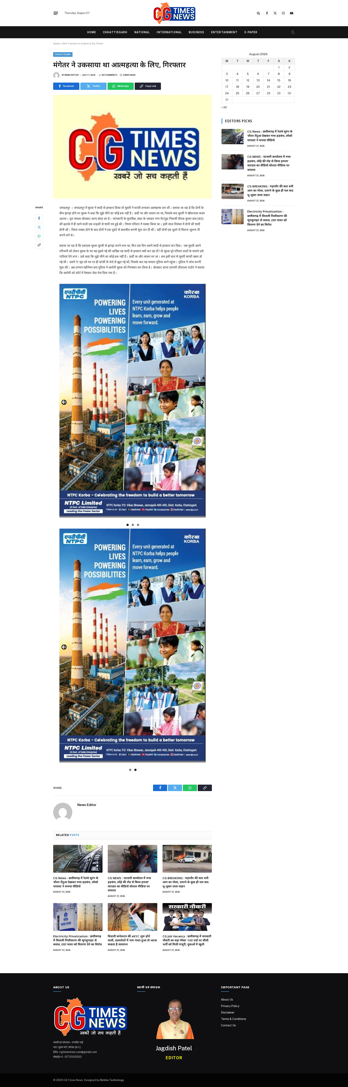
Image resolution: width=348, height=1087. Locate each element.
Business (196, 32)
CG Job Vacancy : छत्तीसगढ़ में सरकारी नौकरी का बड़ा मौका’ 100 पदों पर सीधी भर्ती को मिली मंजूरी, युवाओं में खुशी (187, 940)
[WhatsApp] (39, 236)
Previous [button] (64, 402)
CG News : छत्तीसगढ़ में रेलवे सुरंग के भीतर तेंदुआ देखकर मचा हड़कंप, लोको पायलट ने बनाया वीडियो (75, 882)
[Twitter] (39, 227)
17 (226, 86)
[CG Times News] (174, 13)
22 (279, 86)
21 (268, 86)
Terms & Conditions (233, 1019)
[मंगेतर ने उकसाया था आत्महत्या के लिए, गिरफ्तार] (132, 147)
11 (237, 80)
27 (258, 93)
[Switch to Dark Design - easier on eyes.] (292, 32)
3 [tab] (138, 525)
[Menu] (56, 13)
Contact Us (228, 1025)
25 (237, 93)
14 (268, 80)
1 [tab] (127, 525)
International (169, 32)
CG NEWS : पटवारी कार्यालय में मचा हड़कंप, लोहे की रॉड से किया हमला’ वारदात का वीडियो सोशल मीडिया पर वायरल (129, 884)
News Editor (72, 75)
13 (258, 80)
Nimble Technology (112, 1080)
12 (247, 80)
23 (289, 86)
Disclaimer (227, 1012)
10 (226, 80)
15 (278, 80)
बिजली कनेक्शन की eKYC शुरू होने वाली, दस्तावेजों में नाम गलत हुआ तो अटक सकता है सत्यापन (132, 940)
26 (248, 93)
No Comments (109, 75)
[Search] (258, 13)
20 (258, 86)
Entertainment (224, 32)
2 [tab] (133, 525)
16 (289, 80)
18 (237, 86)
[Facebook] (39, 218)
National (142, 32)
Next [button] (201, 402)
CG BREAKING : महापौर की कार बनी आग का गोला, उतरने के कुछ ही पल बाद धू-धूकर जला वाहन (185, 882)
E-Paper (251, 32)
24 (227, 93)
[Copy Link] (39, 245)
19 (247, 86)
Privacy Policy (230, 1006)
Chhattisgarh (115, 32)
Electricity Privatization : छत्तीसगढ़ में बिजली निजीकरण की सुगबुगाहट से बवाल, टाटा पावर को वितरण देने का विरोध (77, 940)
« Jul (224, 107)
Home (91, 32)
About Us (227, 999)
